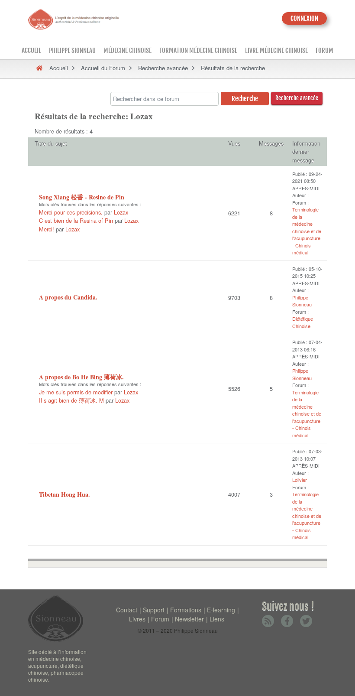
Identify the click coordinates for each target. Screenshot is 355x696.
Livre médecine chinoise (276, 50)
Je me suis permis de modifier (76, 392)
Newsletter (189, 619)
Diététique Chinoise (302, 322)
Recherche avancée (163, 68)
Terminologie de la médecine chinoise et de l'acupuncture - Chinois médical (306, 231)
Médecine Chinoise (127, 50)
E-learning (221, 609)
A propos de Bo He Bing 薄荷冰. (81, 376)
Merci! (46, 229)
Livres (137, 619)
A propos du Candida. (68, 297)
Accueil (31, 50)
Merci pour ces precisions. (71, 212)
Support (154, 609)
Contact (126, 609)
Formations (185, 609)
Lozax (121, 212)
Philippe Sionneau (72, 50)
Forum (324, 50)
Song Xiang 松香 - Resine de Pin (81, 197)
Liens (217, 619)
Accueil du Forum (103, 68)
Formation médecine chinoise (198, 50)
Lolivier (299, 479)
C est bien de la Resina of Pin (76, 220)
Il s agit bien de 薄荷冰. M (71, 400)
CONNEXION (304, 18)
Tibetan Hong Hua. (64, 494)
